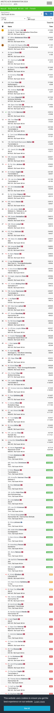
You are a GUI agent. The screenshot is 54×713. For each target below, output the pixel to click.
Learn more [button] (39, 702)
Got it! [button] (27, 708)
